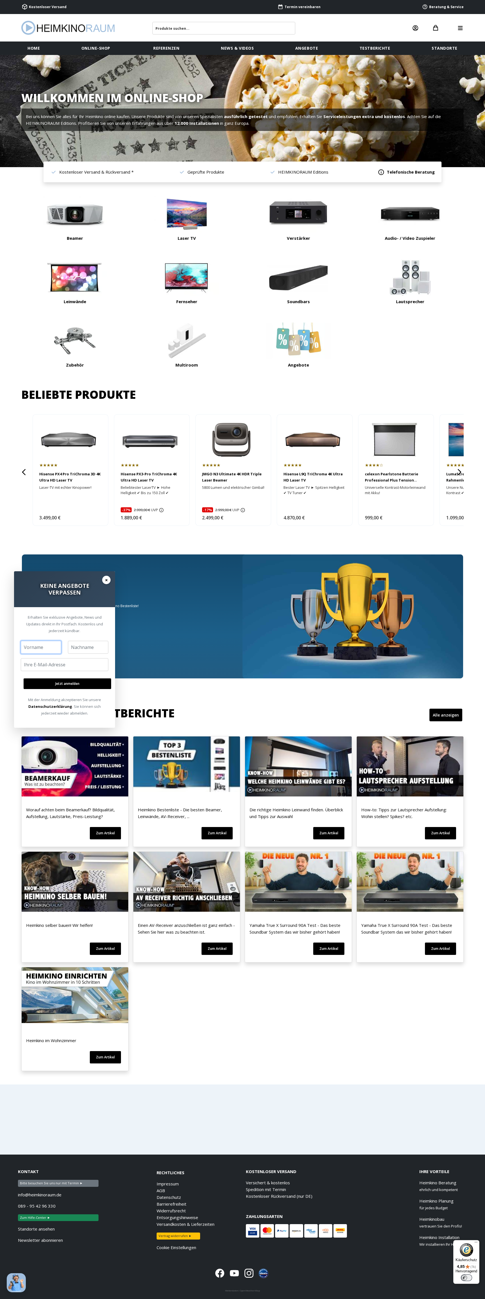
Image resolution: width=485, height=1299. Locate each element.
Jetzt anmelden (67, 683)
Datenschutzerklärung (50, 706)
